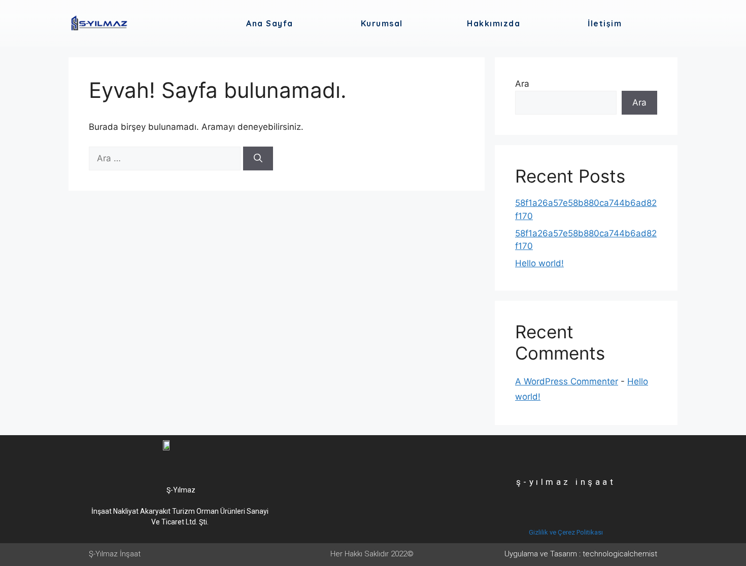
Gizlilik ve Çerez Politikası (566, 532)
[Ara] (258, 159)
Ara (522, 84)
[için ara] (166, 158)
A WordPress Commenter (566, 381)
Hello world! (539, 263)
